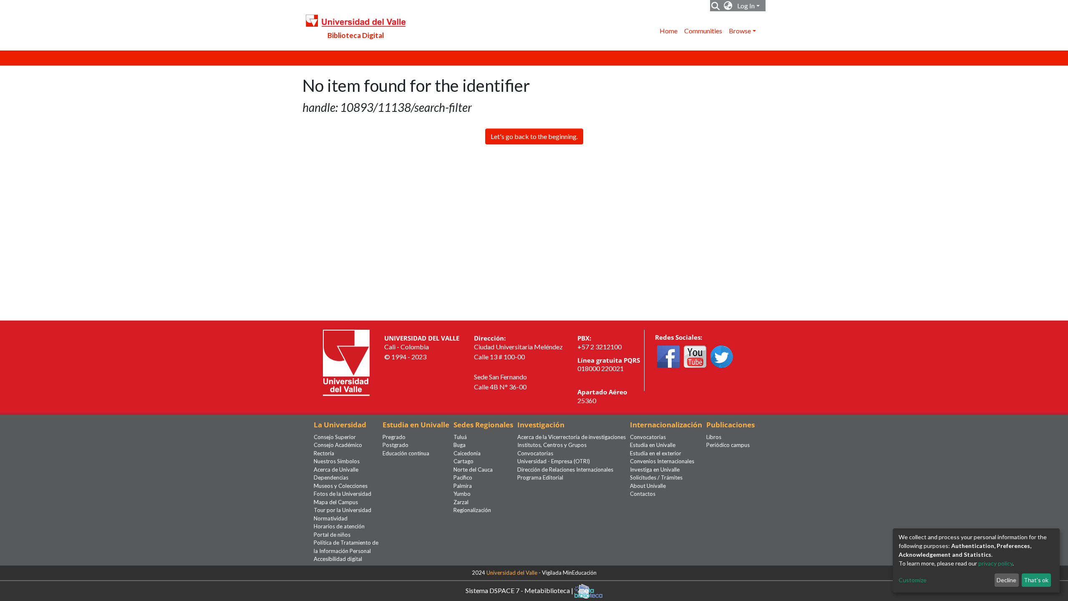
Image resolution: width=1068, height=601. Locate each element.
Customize (913, 579)
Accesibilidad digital (338, 559)
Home (669, 31)
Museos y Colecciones (341, 485)
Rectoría (324, 453)
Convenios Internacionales (662, 461)
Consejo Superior (335, 437)
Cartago (463, 461)
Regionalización (472, 510)
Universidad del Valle (511, 572)
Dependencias (331, 477)
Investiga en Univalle (655, 469)
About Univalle (648, 485)
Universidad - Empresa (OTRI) (553, 461)
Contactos (642, 493)
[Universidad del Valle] (346, 362)
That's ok (1036, 579)
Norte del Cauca (473, 469)
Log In (746, 6)
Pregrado (394, 437)
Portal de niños (332, 534)
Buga (459, 445)
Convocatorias (535, 453)
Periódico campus (728, 445)
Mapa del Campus (336, 502)
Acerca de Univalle (336, 469)
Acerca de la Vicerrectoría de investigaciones (571, 437)
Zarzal (461, 502)
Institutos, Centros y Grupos (552, 445)
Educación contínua (406, 453)
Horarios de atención (339, 526)
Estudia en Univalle (652, 445)
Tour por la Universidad (342, 510)
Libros (713, 437)
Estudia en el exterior (655, 453)
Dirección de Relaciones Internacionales (565, 469)
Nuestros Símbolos (337, 461)
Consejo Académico (338, 445)
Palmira (462, 485)
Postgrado (395, 445)
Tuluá (460, 437)
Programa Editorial (540, 477)
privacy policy (995, 563)
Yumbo (462, 493)
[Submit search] (715, 5)
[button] (728, 6)
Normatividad (331, 518)
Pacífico (462, 477)
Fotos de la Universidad (342, 493)
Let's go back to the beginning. (534, 136)
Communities (703, 31)
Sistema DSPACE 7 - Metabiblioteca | (520, 590)
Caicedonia (467, 453)
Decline (1006, 579)
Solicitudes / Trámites (656, 477)
